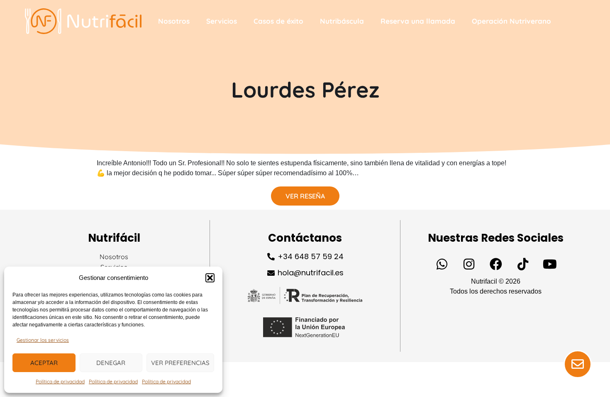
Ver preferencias (180, 363)
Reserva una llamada (418, 21)
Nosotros (174, 21)
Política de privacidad (60, 381)
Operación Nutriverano (511, 21)
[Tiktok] (522, 264)
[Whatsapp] (441, 264)
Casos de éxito (278, 21)
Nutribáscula (342, 21)
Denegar (110, 363)
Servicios (221, 21)
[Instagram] (468, 264)
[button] (210, 278)
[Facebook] (495, 264)
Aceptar (44, 363)
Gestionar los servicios (43, 340)
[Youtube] (549, 264)
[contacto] (578, 364)
